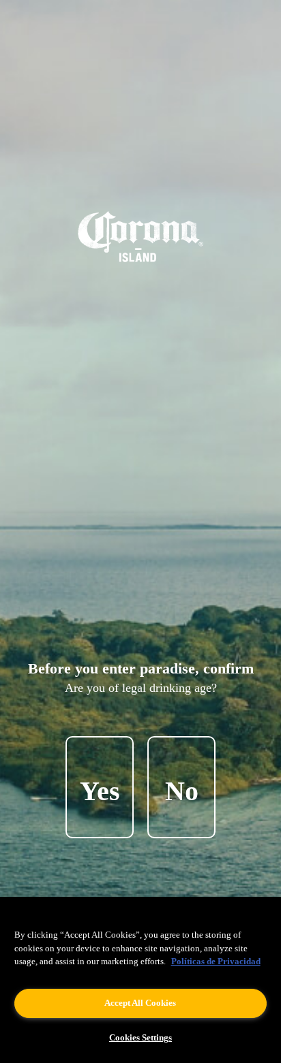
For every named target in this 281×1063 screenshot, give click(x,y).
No (181, 791)
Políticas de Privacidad (216, 961)
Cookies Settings (140, 1037)
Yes (100, 791)
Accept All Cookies (140, 1003)
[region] (140, 980)
